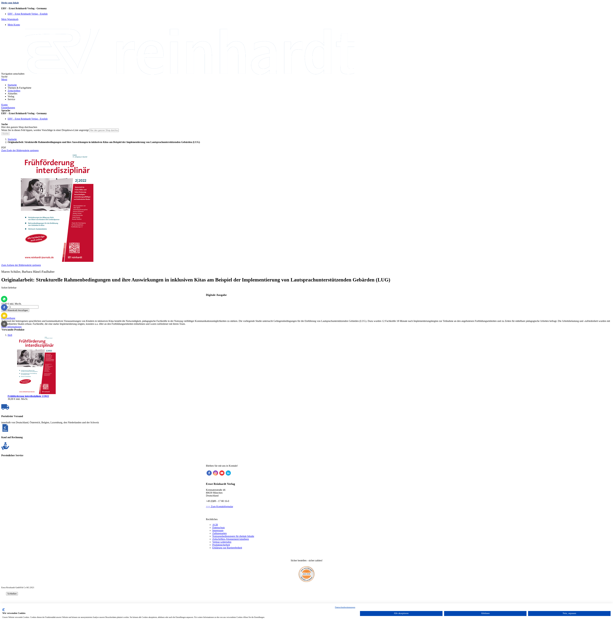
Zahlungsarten (219, 533)
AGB (215, 524)
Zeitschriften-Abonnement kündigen (230, 539)
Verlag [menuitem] (11, 96)
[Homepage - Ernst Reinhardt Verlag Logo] (189, 73)
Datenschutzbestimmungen (345, 607)
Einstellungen (8, 107)
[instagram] (215, 473)
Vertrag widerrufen (221, 542)
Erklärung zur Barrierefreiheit (227, 547)
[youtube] (221, 473)
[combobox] (104, 130)
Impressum (217, 530)
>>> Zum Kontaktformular (219, 506)
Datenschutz (218, 527)
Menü (4, 79)
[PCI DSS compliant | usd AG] (306, 581)
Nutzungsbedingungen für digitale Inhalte (233, 536)
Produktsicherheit (221, 544)
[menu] (306, 92)
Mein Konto (14, 24)
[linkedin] (228, 473)
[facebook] (209, 473)
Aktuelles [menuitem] (12, 93)
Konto (4, 104)
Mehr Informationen (11, 326)
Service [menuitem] (11, 99)
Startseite (12, 139)
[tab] (306, 318)
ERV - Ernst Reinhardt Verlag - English (28, 13)
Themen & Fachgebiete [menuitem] (19, 87)
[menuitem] (12, 85)
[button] (306, 8)
